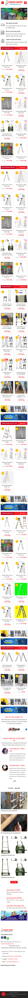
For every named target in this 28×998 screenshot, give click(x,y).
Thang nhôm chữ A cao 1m (7, 157)
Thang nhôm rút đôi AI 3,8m (7, 350)
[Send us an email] (5, 937)
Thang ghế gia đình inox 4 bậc (7, 112)
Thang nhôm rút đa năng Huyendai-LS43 (7, 397)
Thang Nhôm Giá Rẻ (12, 959)
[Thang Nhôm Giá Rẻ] (14, 2)
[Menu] (2, 2)
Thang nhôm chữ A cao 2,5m (7, 597)
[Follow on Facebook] (2, 937)
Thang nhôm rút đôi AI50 (7, 373)
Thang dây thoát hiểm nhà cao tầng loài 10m (7, 135)
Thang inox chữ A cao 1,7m (21, 531)
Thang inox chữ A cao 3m (7, 531)
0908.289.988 (18, 956)
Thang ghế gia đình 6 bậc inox (21, 112)
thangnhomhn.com (13, 994)
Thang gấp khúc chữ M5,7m (6, 688)
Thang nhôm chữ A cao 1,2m (21, 157)
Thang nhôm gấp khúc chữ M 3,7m (7, 666)
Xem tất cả (22, 48)
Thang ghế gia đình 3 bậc (7, 441)
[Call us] (8, 938)
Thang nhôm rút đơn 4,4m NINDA (7, 327)
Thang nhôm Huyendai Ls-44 (21, 396)
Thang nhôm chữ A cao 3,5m (21, 89)
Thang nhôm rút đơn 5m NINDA (21, 327)
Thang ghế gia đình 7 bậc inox (21, 66)
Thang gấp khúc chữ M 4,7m (21, 666)
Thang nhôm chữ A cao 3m (21, 597)
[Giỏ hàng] (25, 2)
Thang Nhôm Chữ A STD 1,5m (21, 620)
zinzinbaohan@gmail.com (7, 943)
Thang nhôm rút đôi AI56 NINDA (21, 373)
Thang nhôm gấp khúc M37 (21, 688)
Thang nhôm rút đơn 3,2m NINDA (7, 304)
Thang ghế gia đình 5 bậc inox (21, 134)
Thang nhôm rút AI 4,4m (21, 350)
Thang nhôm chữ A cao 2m (7, 89)
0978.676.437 (10, 956)
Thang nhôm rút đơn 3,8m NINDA (21, 304)
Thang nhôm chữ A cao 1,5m (7, 66)
